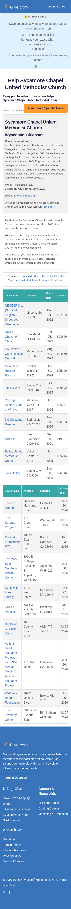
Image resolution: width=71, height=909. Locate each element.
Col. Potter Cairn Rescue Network (14, 354)
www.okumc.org (26, 195)
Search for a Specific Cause (46, 108)
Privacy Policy (12, 856)
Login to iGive (56, 6)
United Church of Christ (11, 336)
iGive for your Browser (17, 809)
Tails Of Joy (12, 387)
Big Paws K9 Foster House (11, 629)
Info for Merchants (14, 850)
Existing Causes (49, 808)
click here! (50, 206)
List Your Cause (48, 802)
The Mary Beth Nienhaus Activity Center (11, 568)
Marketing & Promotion (53, 813)
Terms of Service (13, 861)
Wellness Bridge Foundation (12, 698)
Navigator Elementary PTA (12, 542)
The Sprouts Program (10, 522)
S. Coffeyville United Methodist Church (40, 276)
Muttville (10, 439)
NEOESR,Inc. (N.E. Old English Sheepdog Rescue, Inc (14, 315)
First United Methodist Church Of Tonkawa (39, 280)
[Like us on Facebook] (10, 892)
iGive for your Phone (16, 814)
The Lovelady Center (11, 715)
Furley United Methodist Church (13, 456)
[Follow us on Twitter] (4, 892)
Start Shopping (12, 820)
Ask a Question (16, 777)
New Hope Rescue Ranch (12, 371)
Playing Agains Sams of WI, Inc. (13, 405)
